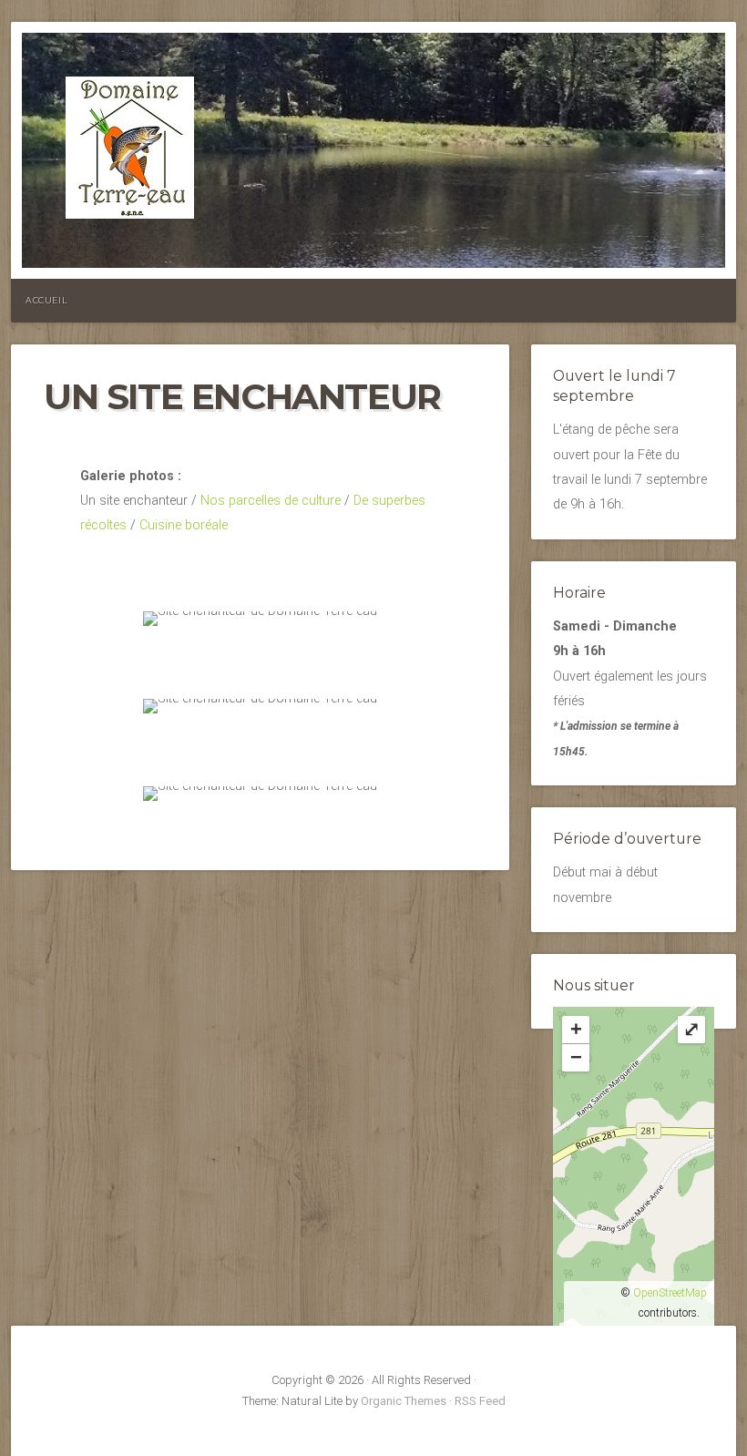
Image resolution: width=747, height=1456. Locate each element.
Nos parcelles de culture (270, 500)
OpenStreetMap (670, 1293)
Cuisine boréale (183, 525)
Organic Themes (403, 1401)
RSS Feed (480, 1401)
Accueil (46, 300)
